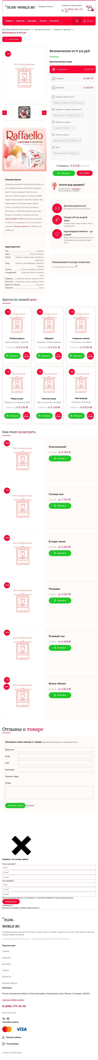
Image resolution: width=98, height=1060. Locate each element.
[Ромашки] (22, 602)
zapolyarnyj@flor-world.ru (13, 1000)
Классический (57, 447)
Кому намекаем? (9, 864)
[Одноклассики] (8, 1019)
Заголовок (9, 769)
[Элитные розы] (49, 382)
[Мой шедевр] (81, 382)
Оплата (43, 21)
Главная (9, 21)
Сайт (7, 763)
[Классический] (22, 460)
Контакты (54, 21)
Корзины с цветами (62, 29)
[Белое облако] (22, 696)
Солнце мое (56, 494)
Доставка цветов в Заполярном (16, 29)
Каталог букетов (42, 29)
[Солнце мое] (22, 507)
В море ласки (57, 541)
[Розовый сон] (22, 649)
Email (7, 756)
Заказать (14, 356)
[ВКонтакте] (3, 1019)
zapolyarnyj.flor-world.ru (19, 939)
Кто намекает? (8, 881)
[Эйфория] (49, 322)
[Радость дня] (17, 382)
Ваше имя (9, 749)
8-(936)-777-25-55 (14, 1006)
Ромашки (54, 589)
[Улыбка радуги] (17, 322)
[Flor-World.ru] (19, 8)
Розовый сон (57, 636)
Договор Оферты (9, 983)
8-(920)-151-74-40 (74, 10)
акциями (75, 188)
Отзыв (8, 783)
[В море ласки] (22, 554)
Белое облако (57, 683)
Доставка (32, 21)
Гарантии (20, 21)
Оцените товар (12, 776)
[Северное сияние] (81, 322)
